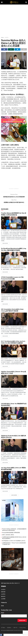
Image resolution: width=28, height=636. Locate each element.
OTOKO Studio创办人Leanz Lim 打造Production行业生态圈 (12, 278)
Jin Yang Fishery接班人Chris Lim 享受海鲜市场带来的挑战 (13, 468)
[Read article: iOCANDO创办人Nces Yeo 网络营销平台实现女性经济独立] (14, 413)
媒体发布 (3, 596)
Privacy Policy (22, 627)
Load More (14, 495)
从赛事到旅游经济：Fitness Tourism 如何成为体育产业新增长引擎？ (14, 543)
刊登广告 (15, 627)
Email (3, 612)
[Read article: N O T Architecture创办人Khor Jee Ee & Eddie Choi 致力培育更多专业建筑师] (14, 351)
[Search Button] (26, 2)
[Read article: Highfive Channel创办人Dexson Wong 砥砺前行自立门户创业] (14, 381)
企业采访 (3, 589)
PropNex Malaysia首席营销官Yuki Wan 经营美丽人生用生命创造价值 (13, 214)
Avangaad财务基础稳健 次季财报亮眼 (11, 532)
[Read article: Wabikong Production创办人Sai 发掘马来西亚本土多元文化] (14, 445)
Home (2, 37)
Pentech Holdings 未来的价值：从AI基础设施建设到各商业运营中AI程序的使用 (14, 529)
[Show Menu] (2, 2)
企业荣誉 (3, 598)
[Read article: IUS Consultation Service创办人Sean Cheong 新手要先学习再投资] (14, 319)
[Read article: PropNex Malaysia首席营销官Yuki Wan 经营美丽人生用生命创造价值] (14, 222)
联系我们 (9, 627)
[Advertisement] (14, 20)
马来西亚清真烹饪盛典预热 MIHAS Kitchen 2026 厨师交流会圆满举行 (14, 537)
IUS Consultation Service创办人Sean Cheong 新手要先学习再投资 (12, 310)
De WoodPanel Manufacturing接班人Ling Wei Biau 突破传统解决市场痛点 (13, 249)
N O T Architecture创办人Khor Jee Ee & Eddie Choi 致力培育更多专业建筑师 (13, 342)
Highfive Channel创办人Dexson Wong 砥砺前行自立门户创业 (13, 372)
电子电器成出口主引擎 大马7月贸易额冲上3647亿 (13, 540)
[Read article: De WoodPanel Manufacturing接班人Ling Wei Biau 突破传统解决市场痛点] (14, 258)
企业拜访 (6, 37)
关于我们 (3, 627)
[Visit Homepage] (14, 2)
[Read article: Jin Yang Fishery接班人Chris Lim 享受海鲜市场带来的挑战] (14, 477)
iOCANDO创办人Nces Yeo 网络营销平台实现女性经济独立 (14, 404)
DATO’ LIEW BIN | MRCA (8, 534)
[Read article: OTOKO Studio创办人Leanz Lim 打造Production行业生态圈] (14, 287)
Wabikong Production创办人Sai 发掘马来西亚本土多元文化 (13, 436)
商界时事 (3, 591)
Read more (6, 243)
